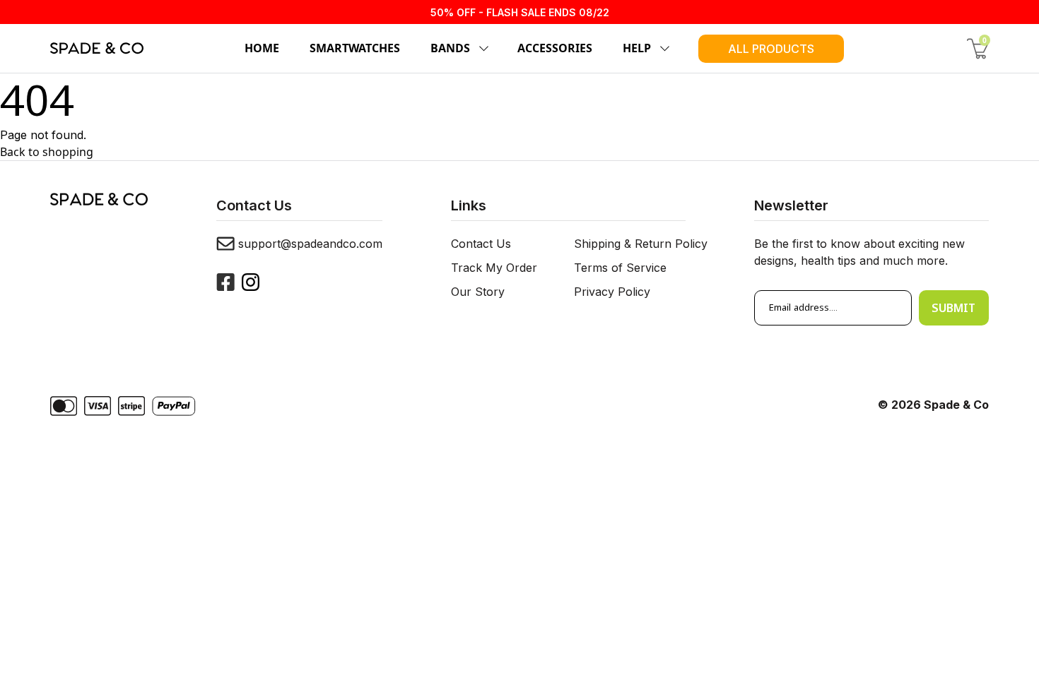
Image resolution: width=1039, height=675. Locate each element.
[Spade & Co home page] (96, 48)
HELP (637, 48)
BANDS (450, 48)
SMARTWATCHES (355, 48)
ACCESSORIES (554, 48)
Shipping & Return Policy (641, 244)
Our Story (478, 292)
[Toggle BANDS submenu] (481, 48)
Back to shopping (46, 152)
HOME (262, 48)
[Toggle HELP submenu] (662, 48)
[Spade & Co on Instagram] (250, 282)
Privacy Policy (612, 292)
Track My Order (494, 268)
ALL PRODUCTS (771, 49)
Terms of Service (620, 268)
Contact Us (481, 244)
